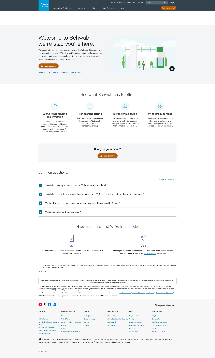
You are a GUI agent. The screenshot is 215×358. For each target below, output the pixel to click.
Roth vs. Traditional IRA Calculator (117, 319)
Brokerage (42, 316)
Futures (86, 325)
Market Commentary (136, 322)
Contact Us (123, 339)
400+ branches (150, 254)
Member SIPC (75, 296)
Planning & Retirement (136, 325)
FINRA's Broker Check (87, 342)
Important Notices (44, 342)
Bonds (63, 328)
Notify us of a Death (158, 331)
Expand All (162, 179)
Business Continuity (86, 339)
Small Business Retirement (47, 330)
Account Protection (57, 342)
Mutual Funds (65, 319)
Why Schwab (156, 316)
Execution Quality (89, 319)
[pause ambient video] (172, 68)
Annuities (64, 325)
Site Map (75, 339)
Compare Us (156, 319)
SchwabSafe (45, 339)
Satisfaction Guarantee (159, 322)
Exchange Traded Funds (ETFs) (71, 322)
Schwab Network (134, 331)
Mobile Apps (111, 325)
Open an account (48, 66)
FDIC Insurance (74, 342)
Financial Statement (100, 339)
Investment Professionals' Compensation (158, 339)
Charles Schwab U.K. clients (164, 293)
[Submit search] (165, 2)
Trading (131, 319)
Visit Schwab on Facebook (49, 304)
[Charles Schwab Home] (44, 5)
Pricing (154, 328)
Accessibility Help (112, 339)
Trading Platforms (89, 316)
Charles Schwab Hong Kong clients (143, 293)
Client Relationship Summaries (121, 342)
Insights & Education (135, 316)
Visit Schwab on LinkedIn (55, 304)
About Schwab (132, 339)
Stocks (63, 316)
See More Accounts (45, 333)
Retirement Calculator (114, 316)
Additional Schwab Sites (64, 339)
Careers (142, 339)
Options (86, 322)
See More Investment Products (71, 331)
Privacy (53, 339)
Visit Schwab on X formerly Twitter (45, 304)
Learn (123, 8)
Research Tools (111, 322)
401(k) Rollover (43, 319)
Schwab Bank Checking (46, 327)
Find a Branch (117, 2)
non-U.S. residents (125, 293)
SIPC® (66, 342)
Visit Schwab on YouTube (40, 304)
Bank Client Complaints (103, 342)
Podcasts (132, 328)
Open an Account (168, 8)
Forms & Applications (159, 325)
